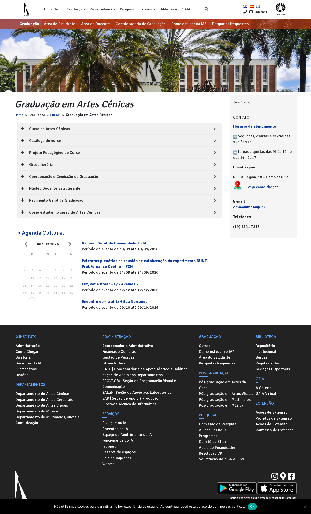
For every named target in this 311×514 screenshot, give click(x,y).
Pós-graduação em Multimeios (225, 399)
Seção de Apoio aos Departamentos (132, 375)
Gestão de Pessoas (118, 357)
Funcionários (26, 369)
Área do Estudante (59, 23)
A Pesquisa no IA (213, 430)
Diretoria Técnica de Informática (129, 404)
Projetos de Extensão (274, 418)
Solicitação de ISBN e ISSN (221, 459)
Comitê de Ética (212, 441)
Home (19, 115)
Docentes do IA (28, 363)
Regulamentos (268, 363)
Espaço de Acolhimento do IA (127, 434)
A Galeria (263, 387)
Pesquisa (127, 9)
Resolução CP (210, 453)
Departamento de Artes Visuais (42, 405)
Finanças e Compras (119, 351)
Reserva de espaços (119, 452)
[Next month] (69, 244)
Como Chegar (27, 351)
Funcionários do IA (117, 440)
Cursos (55, 115)
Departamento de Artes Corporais (44, 399)
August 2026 (48, 244)
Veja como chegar (263, 187)
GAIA (186, 9)
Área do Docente (95, 23)
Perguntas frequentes (230, 23)
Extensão (147, 9)
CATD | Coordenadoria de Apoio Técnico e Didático (145, 369)
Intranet (261, 12)
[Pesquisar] (206, 9)
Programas (208, 435)
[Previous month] (25, 244)
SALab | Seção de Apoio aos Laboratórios (136, 392)
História (22, 375)
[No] (304, 506)
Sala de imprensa (116, 458)
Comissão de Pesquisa (217, 424)
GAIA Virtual (266, 393)
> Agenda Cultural (40, 232)
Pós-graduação (102, 9)
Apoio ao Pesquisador (217, 447)
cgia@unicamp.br (249, 207)
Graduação (76, 9)
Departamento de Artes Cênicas (42, 393)
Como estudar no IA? (188, 23)
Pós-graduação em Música (221, 405)
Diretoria (23, 357)
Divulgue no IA (114, 423)
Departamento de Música (37, 411)
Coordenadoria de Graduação (140, 23)
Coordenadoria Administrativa (127, 345)
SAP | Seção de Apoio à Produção (130, 398)
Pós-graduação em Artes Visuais (226, 393)
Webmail (109, 463)
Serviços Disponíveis (273, 369)
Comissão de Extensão (275, 430)
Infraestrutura (113, 363)
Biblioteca (168, 9)
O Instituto (53, 9)
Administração (28, 345)
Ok (252, 506)
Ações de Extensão (272, 412)
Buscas (261, 357)
